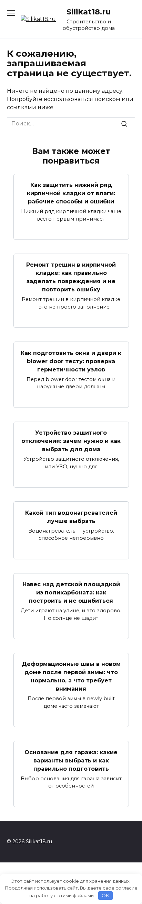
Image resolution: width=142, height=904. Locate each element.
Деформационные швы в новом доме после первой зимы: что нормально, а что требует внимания (71, 676)
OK (105, 895)
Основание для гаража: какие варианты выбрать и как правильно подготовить (71, 760)
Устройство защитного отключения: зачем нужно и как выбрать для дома (71, 441)
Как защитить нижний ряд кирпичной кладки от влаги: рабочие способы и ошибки (71, 193)
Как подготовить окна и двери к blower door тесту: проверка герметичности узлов (71, 360)
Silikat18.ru (89, 11)
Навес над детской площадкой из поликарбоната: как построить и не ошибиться (71, 592)
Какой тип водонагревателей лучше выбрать (71, 516)
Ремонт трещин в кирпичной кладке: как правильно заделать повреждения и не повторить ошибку (71, 277)
